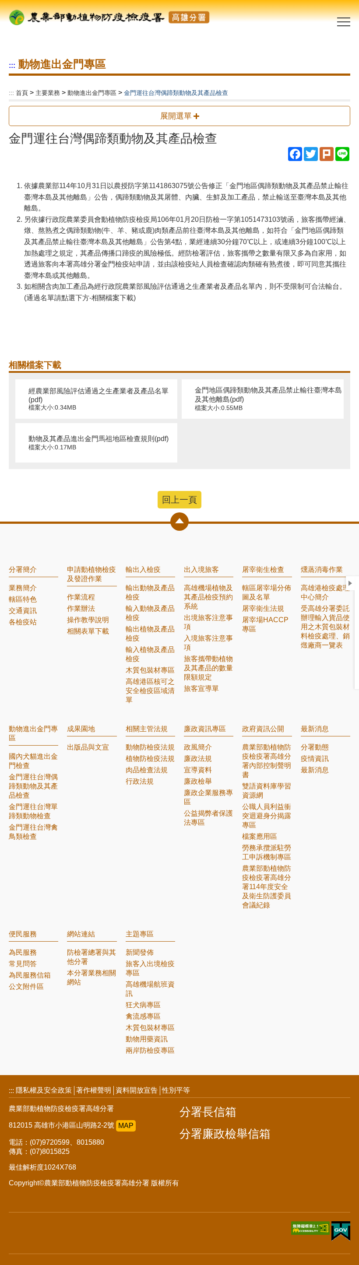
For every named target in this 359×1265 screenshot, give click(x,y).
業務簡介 (23, 588)
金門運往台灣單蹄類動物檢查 (33, 811)
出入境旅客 (201, 569)
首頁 (22, 92)
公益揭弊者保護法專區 (208, 817)
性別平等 (176, 1090)
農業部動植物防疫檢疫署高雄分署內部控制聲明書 (266, 760)
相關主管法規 (147, 728)
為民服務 (23, 952)
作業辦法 (81, 608)
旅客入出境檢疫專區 (150, 968)
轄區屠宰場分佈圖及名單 (266, 592)
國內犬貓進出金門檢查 (33, 761)
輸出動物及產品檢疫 (150, 592)
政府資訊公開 (263, 728)
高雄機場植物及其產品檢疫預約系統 (208, 597)
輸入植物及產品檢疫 (150, 654)
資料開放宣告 (137, 1090)
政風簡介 (198, 747)
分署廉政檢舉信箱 (225, 1133)
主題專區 (140, 934)
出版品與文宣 (88, 747)
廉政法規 (198, 758)
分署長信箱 (208, 1111)
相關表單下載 (88, 631)
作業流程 (81, 597)
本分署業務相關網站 (91, 977)
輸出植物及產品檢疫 (150, 633)
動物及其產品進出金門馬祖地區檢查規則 (98, 443)
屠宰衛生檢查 (263, 569)
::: (12, 65)
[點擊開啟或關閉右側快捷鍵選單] (350, 583)
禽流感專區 (143, 1016)
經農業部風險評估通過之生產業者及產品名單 (98, 399)
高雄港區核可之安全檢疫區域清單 (150, 691)
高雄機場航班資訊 (150, 989)
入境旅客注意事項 (208, 642)
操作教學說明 (88, 620)
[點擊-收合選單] (179, 521)
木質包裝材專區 (150, 670)
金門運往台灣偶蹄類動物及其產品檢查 (33, 786)
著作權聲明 (93, 1090)
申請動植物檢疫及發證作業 (91, 574)
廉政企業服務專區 (208, 797)
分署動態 (315, 747)
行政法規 (140, 781)
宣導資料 (198, 770)
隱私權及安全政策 (44, 1090)
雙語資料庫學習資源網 (266, 790)
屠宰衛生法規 (263, 608)
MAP (126, 1125)
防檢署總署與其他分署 (91, 957)
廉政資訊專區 (205, 728)
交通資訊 (23, 610)
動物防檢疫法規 (150, 747)
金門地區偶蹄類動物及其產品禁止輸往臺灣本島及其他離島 (268, 398)
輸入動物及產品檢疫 (150, 613)
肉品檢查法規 (147, 770)
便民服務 (23, 934)
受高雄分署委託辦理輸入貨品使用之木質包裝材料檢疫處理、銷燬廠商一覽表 (325, 627)
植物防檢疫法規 (150, 758)
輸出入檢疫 (143, 569)
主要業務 (47, 92)
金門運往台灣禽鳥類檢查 (33, 831)
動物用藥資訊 (147, 1039)
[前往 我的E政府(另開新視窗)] (340, 1232)
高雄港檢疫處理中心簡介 (325, 592)
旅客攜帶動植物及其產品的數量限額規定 (208, 668)
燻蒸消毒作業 (322, 569)
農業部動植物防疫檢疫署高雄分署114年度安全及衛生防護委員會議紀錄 (266, 887)
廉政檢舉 (198, 781)
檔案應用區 (259, 836)
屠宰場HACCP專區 (265, 624)
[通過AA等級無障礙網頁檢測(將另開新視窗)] (311, 1232)
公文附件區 (26, 986)
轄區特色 (23, 599)
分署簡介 (23, 569)
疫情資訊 (315, 758)
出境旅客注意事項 (208, 622)
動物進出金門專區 (91, 92)
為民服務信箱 (30, 975)
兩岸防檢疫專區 (150, 1050)
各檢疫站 (23, 622)
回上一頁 (179, 500)
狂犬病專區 (143, 1005)
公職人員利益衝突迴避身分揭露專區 (266, 816)
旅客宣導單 (201, 688)
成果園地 (81, 728)
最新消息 (315, 728)
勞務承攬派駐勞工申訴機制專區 (266, 852)
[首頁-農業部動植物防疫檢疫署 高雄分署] (109, 14)
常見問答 (23, 963)
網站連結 (81, 934)
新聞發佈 (140, 952)
